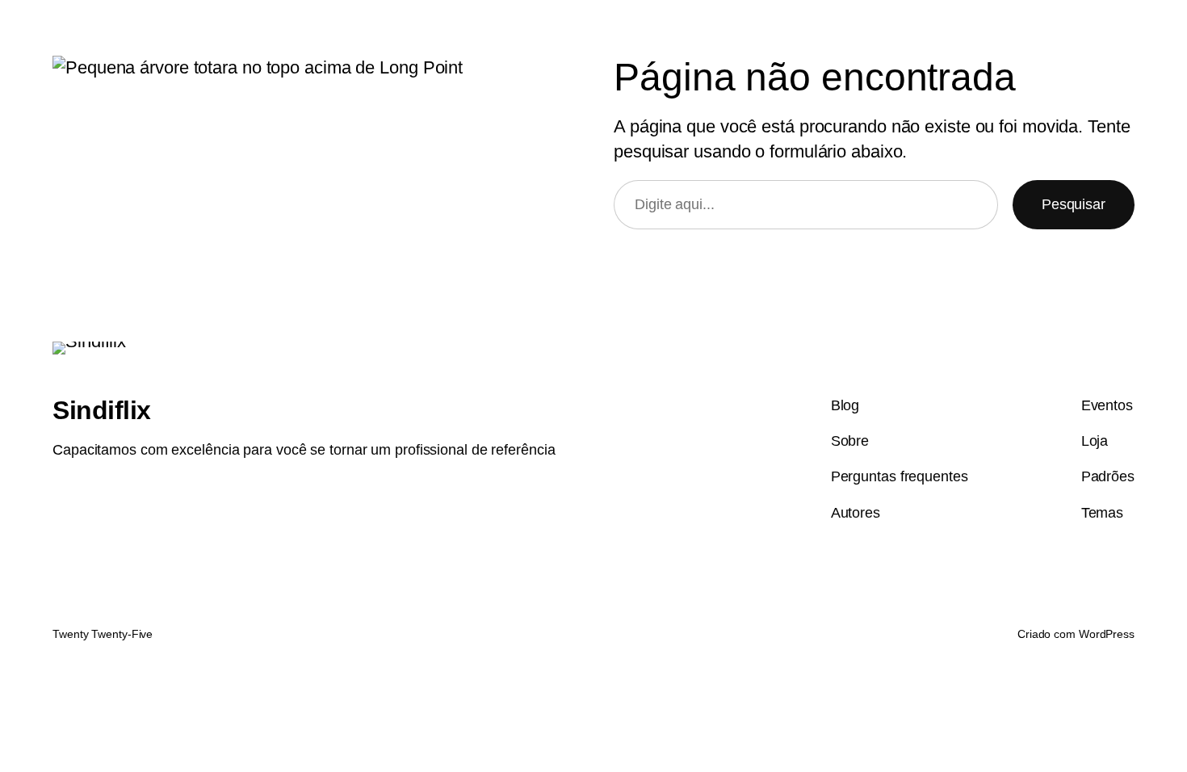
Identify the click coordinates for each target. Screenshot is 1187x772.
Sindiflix (101, 410)
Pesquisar (1073, 204)
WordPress (1107, 633)
